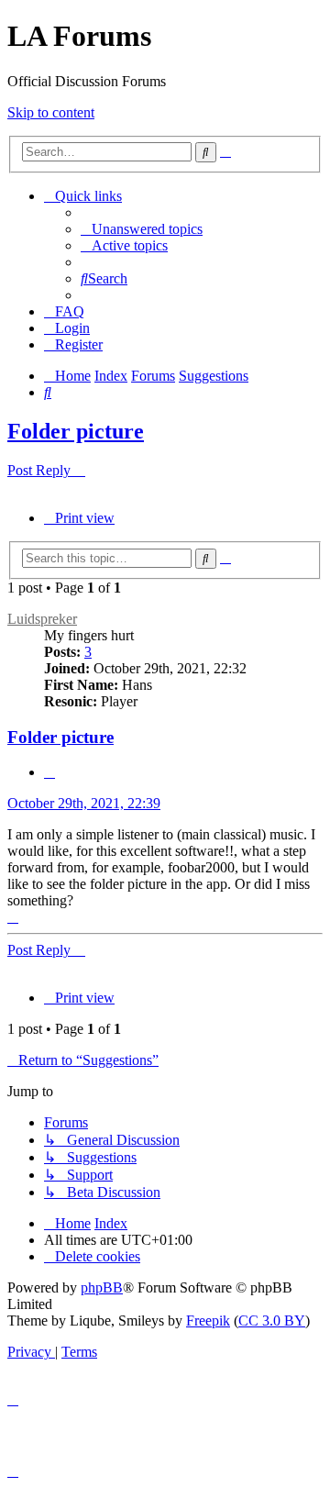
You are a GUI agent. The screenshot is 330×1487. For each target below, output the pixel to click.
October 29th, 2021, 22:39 (83, 803)
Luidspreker (42, 619)
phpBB (102, 1287)
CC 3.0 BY (271, 1320)
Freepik (208, 1320)
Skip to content (50, 112)
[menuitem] (142, 229)
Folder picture (75, 431)
